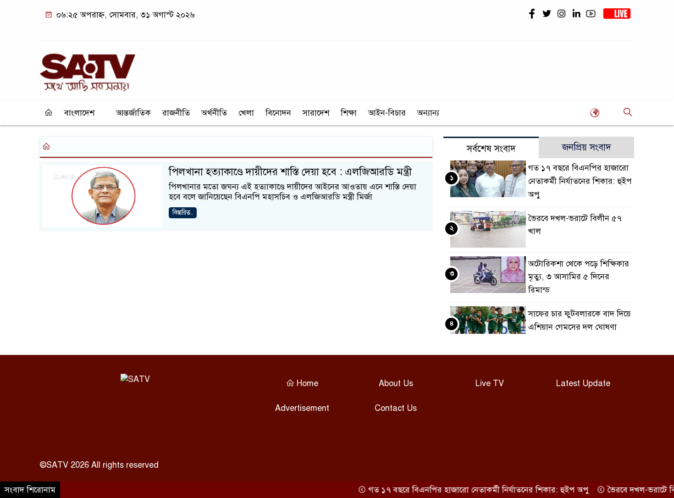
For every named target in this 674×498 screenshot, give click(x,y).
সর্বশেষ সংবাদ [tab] (491, 149)
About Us (396, 383)
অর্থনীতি (214, 113)
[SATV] (87, 68)
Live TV (489, 383)
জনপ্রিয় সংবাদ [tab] (586, 147)
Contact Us (396, 408)
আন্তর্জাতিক (133, 113)
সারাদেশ (316, 113)
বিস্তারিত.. (182, 212)
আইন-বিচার (387, 113)
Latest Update (583, 383)
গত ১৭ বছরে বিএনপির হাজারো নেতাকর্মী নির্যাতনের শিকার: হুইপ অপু (580, 181)
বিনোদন (278, 113)
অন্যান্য (428, 113)
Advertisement (302, 408)
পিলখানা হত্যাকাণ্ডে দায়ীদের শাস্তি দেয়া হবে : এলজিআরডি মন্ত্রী (290, 171)
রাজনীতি (176, 113)
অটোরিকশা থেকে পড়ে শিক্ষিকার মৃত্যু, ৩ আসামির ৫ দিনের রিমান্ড (578, 277)
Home (306, 383)
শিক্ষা (349, 113)
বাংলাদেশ (79, 113)
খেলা (246, 113)
